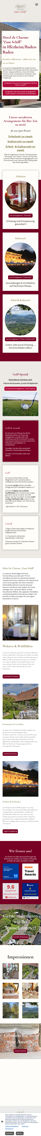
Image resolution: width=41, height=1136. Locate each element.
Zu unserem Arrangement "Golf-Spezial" (20, 389)
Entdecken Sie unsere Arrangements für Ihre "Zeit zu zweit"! (20, 84)
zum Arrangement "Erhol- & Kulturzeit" (20, 339)
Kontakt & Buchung (20, 937)
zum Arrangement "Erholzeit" (21, 216)
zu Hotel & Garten (10, 754)
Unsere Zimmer (20, 1051)
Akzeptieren (9, 1133)
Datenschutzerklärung (11, 1126)
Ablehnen (20, 1133)
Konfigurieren (9, 1128)
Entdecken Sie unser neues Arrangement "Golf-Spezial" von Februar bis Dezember (20, 93)
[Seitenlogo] (20, 8)
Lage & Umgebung (10, 831)
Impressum (25, 1126)
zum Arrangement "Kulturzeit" (20, 277)
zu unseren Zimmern (11, 677)
